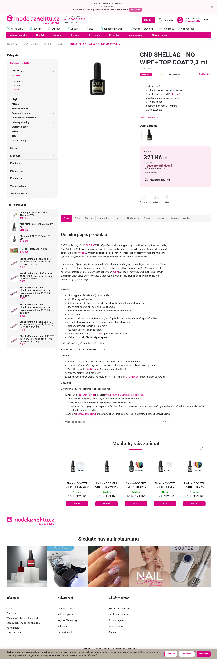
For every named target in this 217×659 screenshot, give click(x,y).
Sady (16, 93)
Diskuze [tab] (160, 218)
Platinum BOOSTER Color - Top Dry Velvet (194, 485)
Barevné (17, 85)
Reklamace (63, 626)
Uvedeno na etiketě (75, 422)
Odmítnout (170, 653)
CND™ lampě (97, 333)
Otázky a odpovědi (118, 614)
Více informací (89, 655)
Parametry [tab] (103, 218)
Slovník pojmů (116, 620)
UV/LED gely (18, 71)
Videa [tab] (77, 218)
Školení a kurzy (18, 193)
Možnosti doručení (160, 180)
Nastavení (186, 653)
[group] (77, 486)
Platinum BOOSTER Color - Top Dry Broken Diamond (135, 485)
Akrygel (16, 104)
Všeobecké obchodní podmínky (23, 618)
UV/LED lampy (19, 140)
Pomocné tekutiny (21, 113)
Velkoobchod (65, 632)
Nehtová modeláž (19, 63)
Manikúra (15, 155)
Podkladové (19, 81)
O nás (9, 608)
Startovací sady (20, 126)
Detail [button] (77, 503)
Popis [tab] (66, 218)
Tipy (14, 136)
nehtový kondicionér (86, 414)
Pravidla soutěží (14, 632)
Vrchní (16, 89)
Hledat (148, 20)
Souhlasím (203, 653)
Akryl (14, 99)
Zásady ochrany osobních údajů (23, 623)
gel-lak (116, 272)
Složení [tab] (89, 218)
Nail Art (14, 148)
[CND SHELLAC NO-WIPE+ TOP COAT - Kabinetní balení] (149, 135)
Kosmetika (16, 178)
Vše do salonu (18, 186)
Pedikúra (15, 163)
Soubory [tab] (118, 218)
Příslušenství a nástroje (24, 117)
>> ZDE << (135, 10)
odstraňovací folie (86, 395)
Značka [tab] (147, 218)
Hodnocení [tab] (133, 218)
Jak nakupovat (65, 614)
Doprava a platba (66, 608)
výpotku (82, 253)
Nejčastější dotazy (67, 620)
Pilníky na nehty (20, 108)
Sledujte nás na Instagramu (108, 539)
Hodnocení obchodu (119, 608)
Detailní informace (149, 117)
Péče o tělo (16, 170)
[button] (77, 500)
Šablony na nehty (21, 122)
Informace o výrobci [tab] (179, 218)
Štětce (15, 131)
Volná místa (12, 627)
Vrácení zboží (115, 626)
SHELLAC (90, 245)
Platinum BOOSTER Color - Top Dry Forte (77, 485)
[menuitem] (19, 35)
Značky (112, 632)
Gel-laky (16, 75)
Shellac (175, 94)
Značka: (205, 74)
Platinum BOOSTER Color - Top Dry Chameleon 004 (165, 485)
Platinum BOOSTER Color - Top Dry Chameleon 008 (106, 485)
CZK (206, 20)
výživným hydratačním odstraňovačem (124, 395)
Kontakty (11, 613)
